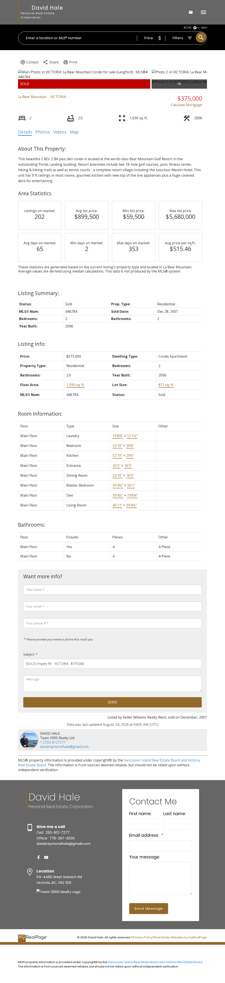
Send (112, 702)
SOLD (204, 27)
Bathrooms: (31, 524)
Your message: (144, 857)
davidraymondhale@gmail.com (64, 746)
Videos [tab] (59, 132)
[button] (38, 857)
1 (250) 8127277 (53, 742)
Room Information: (40, 413)
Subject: (29, 654)
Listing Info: (32, 343)
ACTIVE (188, 27)
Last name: (174, 814)
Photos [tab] (42, 132)
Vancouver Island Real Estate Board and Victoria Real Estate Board (155, 962)
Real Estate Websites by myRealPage (180, 937)
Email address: (144, 835)
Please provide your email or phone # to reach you (59, 639)
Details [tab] (25, 132)
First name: (140, 814)
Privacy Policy (142, 937)
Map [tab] (74, 132)
